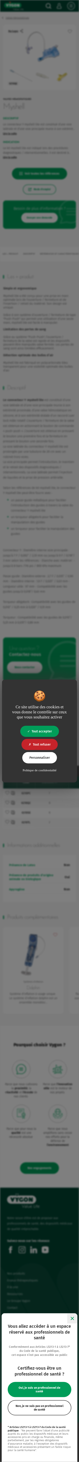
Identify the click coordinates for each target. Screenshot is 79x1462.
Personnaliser (39, 758)
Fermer (72, 1318)
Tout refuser (42, 744)
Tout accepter (42, 731)
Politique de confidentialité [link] (40, 770)
